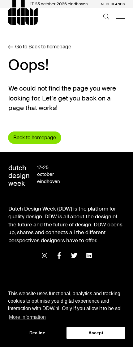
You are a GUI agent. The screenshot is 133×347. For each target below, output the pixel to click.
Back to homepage (34, 137)
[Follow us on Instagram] (44, 255)
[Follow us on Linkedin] (89, 255)
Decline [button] (37, 332)
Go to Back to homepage (43, 46)
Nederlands (113, 4)
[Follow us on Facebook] (59, 255)
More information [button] (27, 317)
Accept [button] (95, 332)
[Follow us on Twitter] (74, 255)
